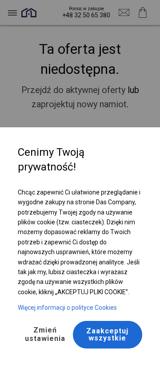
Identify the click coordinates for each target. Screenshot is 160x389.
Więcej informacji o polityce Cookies (67, 307)
